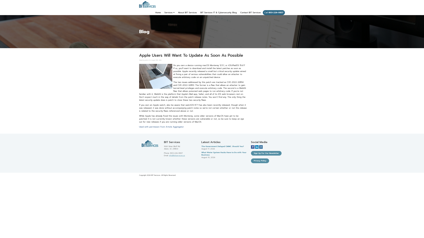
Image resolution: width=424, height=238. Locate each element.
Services (168, 12)
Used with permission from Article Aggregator (161, 126)
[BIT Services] (147, 4)
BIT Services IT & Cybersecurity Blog (218, 12)
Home (158, 12)
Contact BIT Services (250, 12)
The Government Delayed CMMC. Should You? (222, 146)
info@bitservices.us (177, 155)
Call (273, 12)
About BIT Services (187, 12)
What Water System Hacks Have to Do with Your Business (223, 153)
